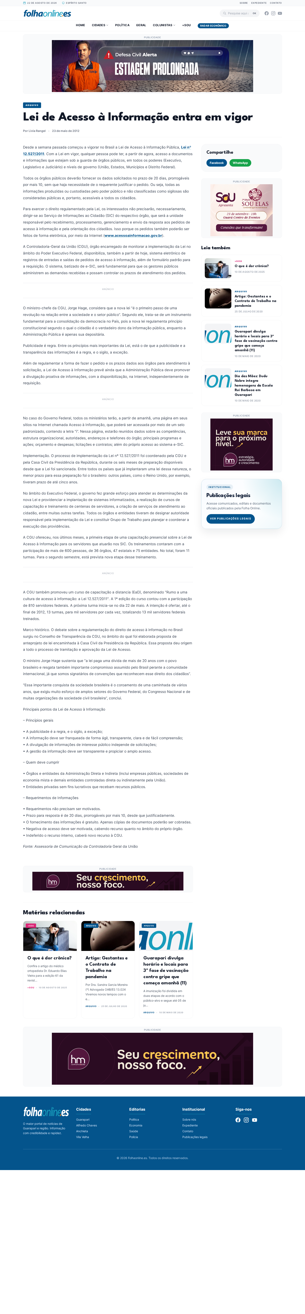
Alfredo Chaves (86, 1125)
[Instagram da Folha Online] (273, 13)
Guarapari (82, 1119)
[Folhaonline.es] (47, 13)
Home (80, 25)
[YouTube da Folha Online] (280, 13)
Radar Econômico (213, 25)
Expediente (259, 2)
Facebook (217, 163)
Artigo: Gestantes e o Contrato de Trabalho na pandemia (255, 301)
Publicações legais (194, 1137)
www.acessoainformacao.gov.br (133, 235)
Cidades (98, 25)
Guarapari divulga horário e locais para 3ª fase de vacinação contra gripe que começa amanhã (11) (165, 970)
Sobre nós (189, 1119)
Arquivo (32, 105)
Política (122, 25)
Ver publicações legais (230, 518)
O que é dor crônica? (49, 958)
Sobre (244, 2)
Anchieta (82, 1131)
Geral (141, 25)
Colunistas (162, 25)
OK (254, 13)
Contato (276, 2)
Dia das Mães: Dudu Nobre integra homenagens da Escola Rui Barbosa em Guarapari (254, 386)
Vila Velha (82, 1137)
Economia (135, 1125)
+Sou (186, 25)
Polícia (133, 1137)
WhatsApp (240, 163)
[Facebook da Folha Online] (267, 13)
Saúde (133, 1131)
